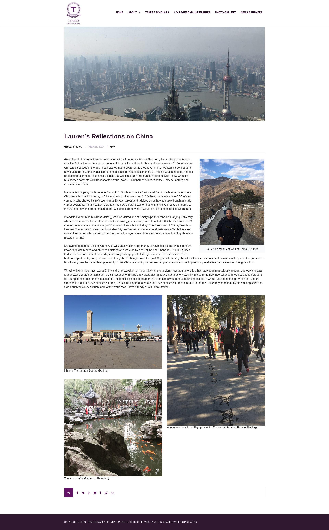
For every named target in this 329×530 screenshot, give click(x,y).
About (132, 12)
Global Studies (73, 146)
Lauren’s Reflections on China (108, 136)
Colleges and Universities (192, 12)
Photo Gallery (225, 12)
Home (119, 12)
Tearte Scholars (157, 12)
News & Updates (251, 12)
